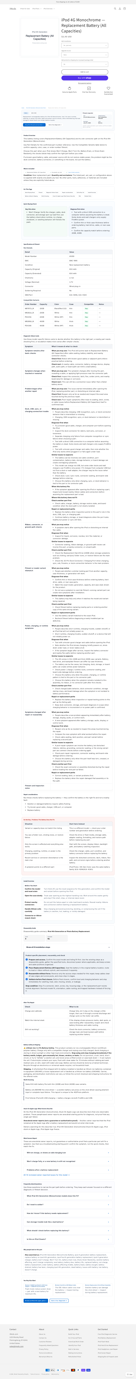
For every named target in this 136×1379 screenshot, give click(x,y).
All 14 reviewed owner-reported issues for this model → (47, 1175)
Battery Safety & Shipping (31, 196)
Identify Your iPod (74, 1345)
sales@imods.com (16, 1346)
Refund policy (55, 1374)
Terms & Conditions (45, 1353)
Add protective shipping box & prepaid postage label (77, 60)
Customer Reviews (45, 1342)
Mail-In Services (73, 1349)
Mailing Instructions (75, 1353)
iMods (15, 1374)
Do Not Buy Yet (80, 192)
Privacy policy (45, 1374)
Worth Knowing (45, 196)
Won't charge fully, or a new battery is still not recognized (51, 1161)
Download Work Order (76, 1342)
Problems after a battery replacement (42, 1170)
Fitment (40, 192)
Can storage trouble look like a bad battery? (45, 1222)
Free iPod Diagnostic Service (107, 1334)
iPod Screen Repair (104, 1353)
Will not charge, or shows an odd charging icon (46, 1153)
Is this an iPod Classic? (36, 1239)
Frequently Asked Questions (48, 1345)
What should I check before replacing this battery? (48, 1231)
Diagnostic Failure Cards (52, 192)
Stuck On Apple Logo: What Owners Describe (64, 196)
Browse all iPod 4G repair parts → (36, 1300)
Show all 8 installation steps (38, 947)
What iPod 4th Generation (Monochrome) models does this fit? (53, 1196)
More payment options (84, 83)
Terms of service (34, 1374)
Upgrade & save (66, 51)
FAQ (80, 196)
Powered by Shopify (23, 1374)
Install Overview (92, 192)
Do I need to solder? (35, 1205)
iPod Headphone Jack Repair (108, 1349)
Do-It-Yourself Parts (75, 1338)
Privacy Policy (43, 1349)
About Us (42, 1334)
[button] (36, 8)
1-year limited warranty (73, 172)
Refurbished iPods (74, 1357)
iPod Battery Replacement (107, 1338)
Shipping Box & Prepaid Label (108, 1357)
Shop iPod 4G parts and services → (34, 124)
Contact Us (43, 1338)
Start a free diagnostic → (55, 124)
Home (23, 107)
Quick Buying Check (30, 192)
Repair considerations (67, 192)
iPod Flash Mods (103, 1342)
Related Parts (88, 196)
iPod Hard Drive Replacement (108, 1345)
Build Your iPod (73, 1334)
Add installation (66, 41)
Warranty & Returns (45, 1357)
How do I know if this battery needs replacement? (47, 1213)
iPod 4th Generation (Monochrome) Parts (36, 107)
